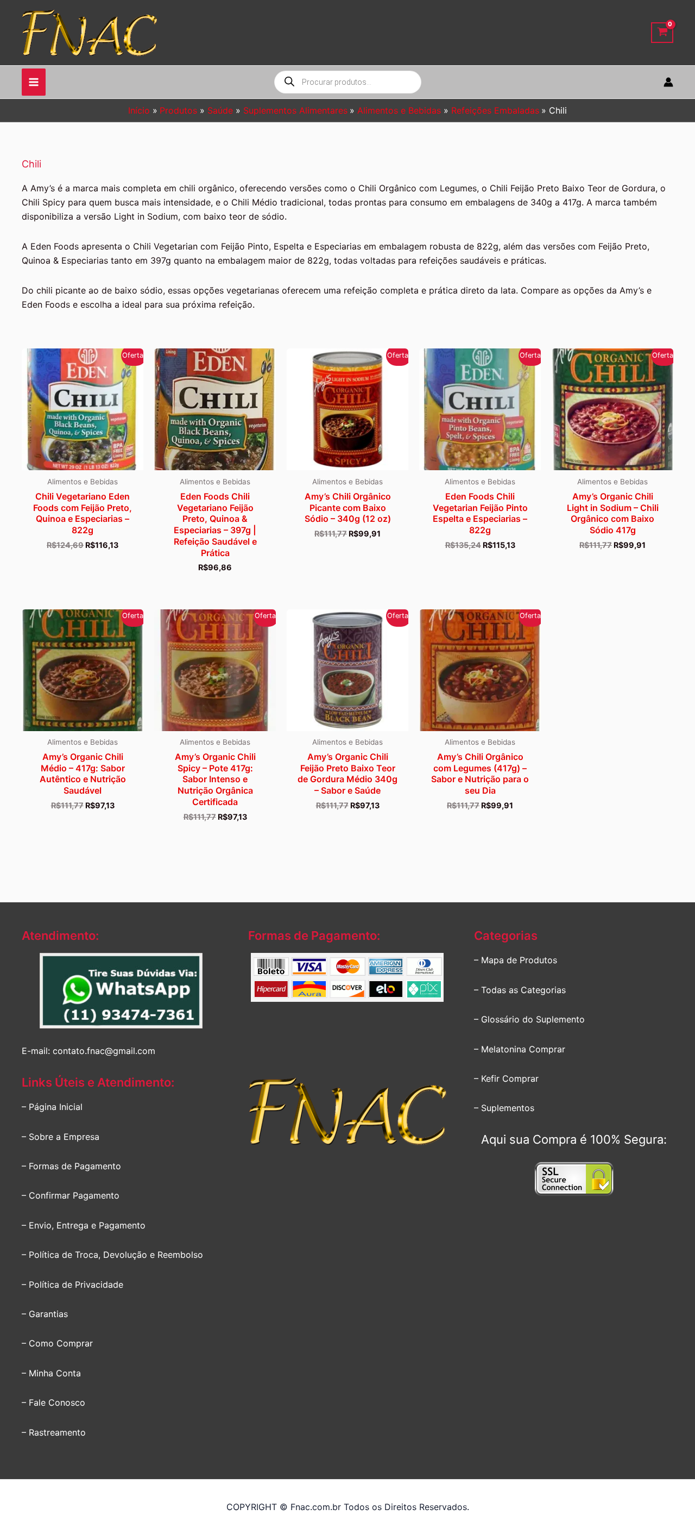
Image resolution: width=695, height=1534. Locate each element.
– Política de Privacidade (72, 1284)
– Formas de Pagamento (71, 1166)
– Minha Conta (51, 1373)
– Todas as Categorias (520, 989)
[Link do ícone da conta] (668, 82)
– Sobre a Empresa (60, 1136)
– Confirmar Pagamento (70, 1195)
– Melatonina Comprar (519, 1049)
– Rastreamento (54, 1432)
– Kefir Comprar (506, 1078)
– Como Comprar (57, 1343)
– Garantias (45, 1313)
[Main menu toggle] (34, 82)
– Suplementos (504, 1107)
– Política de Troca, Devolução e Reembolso (112, 1254)
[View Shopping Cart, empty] (662, 32)
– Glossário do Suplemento (529, 1019)
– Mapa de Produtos (515, 960)
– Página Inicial (52, 1106)
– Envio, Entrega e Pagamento (84, 1225)
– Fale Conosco (53, 1402)
